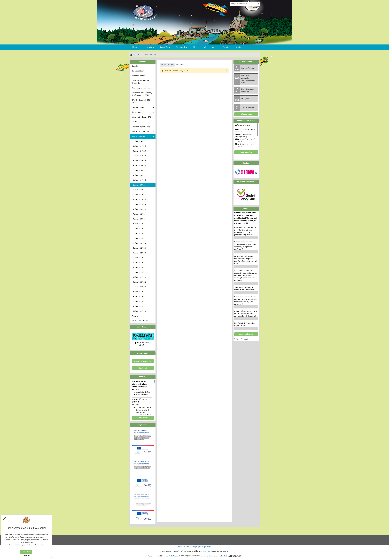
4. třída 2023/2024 (139, 199)
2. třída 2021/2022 (139, 277)
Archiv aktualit (142, 418)
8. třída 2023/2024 (139, 219)
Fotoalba (226, 47)
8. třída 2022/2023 (139, 262)
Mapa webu (200, 547)
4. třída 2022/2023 (139, 243)
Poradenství (180, 47)
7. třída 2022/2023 (139, 258)
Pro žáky (149, 47)
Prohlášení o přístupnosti (186, 547)
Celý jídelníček (246, 152)
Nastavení (26, 555)
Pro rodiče (164, 47)
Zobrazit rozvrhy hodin (143, 361)
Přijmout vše (26, 552)
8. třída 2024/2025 (139, 175)
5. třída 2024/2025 (139, 161)
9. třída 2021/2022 (139, 311)
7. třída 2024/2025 (139, 170)
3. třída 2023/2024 (139, 195)
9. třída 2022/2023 (139, 267)
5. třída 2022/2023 (139, 248)
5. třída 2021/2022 (139, 292)
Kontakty (238, 47)
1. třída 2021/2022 (139, 272)
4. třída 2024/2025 (139, 156)
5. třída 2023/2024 (139, 204)
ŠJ (213, 47)
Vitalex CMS (223, 556)
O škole (135, 47)
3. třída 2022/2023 (139, 238)
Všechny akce (246, 114)
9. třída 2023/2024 (139, 224)
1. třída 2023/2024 (139, 185)
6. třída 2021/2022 (139, 296)
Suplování (143, 368)
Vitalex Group (207, 551)
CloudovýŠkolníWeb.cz (170, 556)
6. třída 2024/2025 (139, 165)
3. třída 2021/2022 (139, 282)
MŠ (205, 47)
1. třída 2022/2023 (139, 229)
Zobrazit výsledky (246, 334)
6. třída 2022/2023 (139, 253)
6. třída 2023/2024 (139, 209)
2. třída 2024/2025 (139, 146)
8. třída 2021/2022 (139, 306)
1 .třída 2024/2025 (139, 141)
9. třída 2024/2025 (139, 180)
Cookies (208, 547)
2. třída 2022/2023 (139, 233)
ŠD (194, 47)
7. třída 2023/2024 (139, 214)
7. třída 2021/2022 (139, 301)
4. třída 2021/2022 (139, 287)
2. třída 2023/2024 (139, 190)
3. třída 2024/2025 (139, 151)
